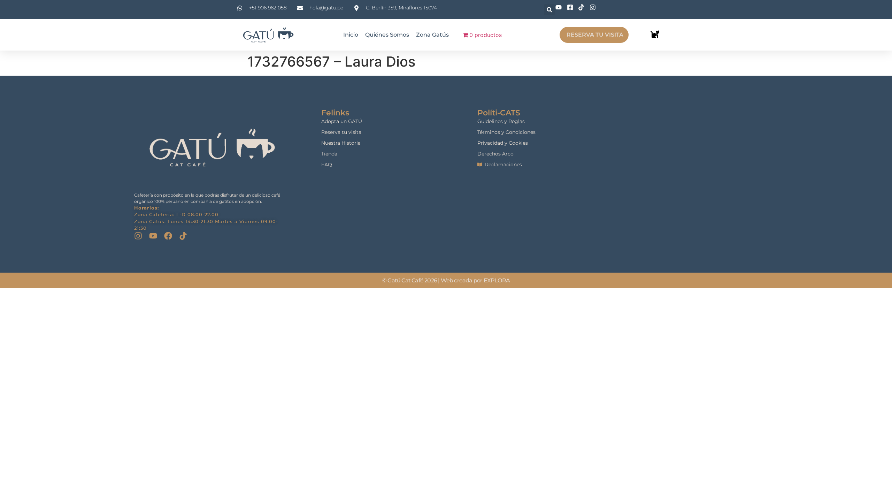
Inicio (350, 34)
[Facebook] (168, 236)
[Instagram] (138, 236)
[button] (549, 9)
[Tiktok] (183, 236)
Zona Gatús (432, 34)
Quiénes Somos (387, 34)
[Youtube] (153, 236)
